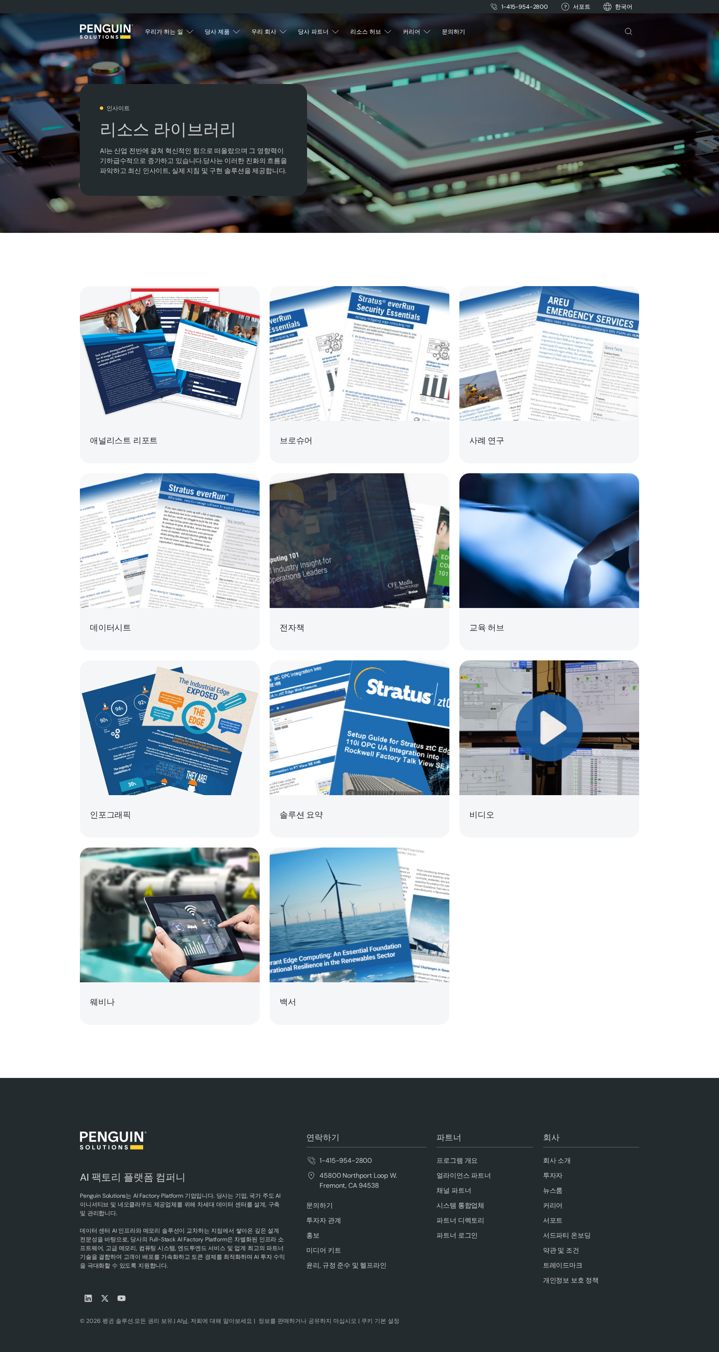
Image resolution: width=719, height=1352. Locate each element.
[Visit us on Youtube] (121, 1298)
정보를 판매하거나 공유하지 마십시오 (307, 1321)
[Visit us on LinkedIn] (88, 1298)
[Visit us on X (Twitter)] (105, 1298)
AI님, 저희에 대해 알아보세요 (213, 1321)
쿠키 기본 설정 (380, 1321)
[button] (623, 6)
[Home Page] (106, 31)
